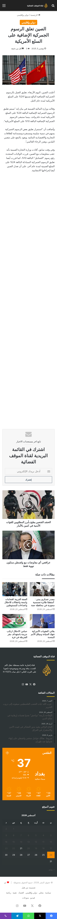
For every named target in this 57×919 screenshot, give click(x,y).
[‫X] (30, 684)
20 (28, 848)
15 (14, 842)
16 (6, 842)
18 (43, 848)
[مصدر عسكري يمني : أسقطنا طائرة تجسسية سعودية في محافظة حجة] (42, 589)
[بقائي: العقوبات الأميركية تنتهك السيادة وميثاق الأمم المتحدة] (42, 621)
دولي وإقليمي (23, 15)
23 (6, 848)
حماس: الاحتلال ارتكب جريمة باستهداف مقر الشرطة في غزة (17, 634)
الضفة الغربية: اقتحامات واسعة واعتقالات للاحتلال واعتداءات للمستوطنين (15, 602)
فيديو (32, 897)
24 (51, 855)
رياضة (8, 892)
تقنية (15, 892)
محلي (41, 892)
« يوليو (52, 869)
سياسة (48, 892)
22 (13, 848)
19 (36, 848)
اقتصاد (21, 892)
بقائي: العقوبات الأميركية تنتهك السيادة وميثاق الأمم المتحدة (43, 634)
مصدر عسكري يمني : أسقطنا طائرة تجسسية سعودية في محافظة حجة (43, 602)
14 (21, 842)
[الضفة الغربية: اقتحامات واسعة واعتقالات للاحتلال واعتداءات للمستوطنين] (14, 589)
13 (28, 842)
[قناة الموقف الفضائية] (36, 5)
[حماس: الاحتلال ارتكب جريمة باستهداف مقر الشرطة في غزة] (14, 621)
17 (51, 848)
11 (43, 842)
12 (36, 842)
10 (51, 842)
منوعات (25, 897)
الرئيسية (34, 15)
